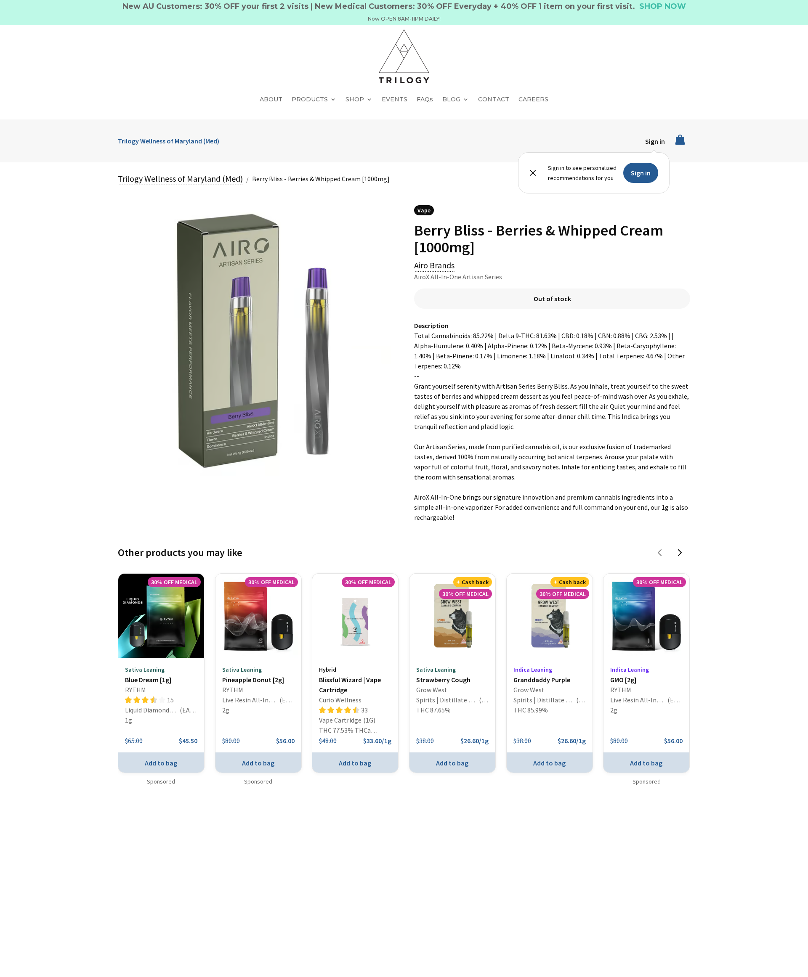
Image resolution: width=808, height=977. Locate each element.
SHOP (355, 99)
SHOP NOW (662, 6)
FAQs (425, 99)
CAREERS (533, 99)
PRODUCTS (310, 99)
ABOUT (271, 99)
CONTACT (493, 99)
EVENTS (394, 99)
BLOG (451, 99)
